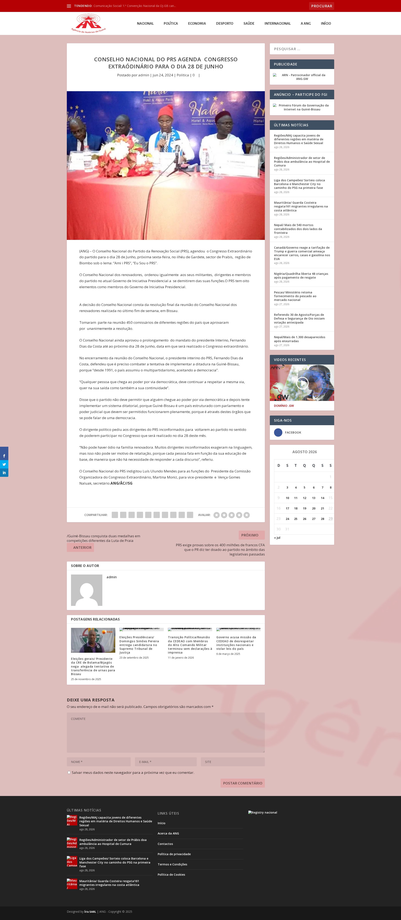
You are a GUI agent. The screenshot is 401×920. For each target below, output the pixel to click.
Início (326, 24)
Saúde (249, 24)
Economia (197, 24)
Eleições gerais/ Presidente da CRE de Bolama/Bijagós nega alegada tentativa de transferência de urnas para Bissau (93, 666)
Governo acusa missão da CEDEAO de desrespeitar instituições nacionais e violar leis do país (236, 643)
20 (313, 508)
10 (287, 498)
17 (287, 508)
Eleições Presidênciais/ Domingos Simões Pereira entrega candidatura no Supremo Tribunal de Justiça (139, 644)
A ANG (306, 24)
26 (304, 519)
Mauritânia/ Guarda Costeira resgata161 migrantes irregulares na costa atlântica (301, 206)
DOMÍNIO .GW (284, 406)
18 (295, 508)
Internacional (278, 24)
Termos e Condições (172, 864)
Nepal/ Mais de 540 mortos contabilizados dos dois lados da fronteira (298, 228)
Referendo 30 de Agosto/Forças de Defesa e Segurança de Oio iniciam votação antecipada (299, 318)
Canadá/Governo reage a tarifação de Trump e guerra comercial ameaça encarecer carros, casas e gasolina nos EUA (302, 253)
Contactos (165, 844)
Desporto (224, 24)
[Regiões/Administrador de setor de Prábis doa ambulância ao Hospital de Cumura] (72, 842)
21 (322, 508)
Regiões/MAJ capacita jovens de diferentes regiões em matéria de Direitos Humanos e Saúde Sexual (298, 139)
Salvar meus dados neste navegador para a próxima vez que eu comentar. (133, 772)
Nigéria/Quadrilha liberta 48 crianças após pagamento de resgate (301, 275)
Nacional (145, 24)
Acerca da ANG (168, 833)
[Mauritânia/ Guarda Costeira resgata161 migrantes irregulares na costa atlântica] (72, 884)
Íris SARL (90, 912)
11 (295, 498)
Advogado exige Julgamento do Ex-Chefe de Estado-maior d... (135, 6)
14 (322, 498)
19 (304, 508)
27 (313, 519)
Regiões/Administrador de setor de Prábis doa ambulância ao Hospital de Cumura (302, 161)
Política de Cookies (171, 874)
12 (304, 498)
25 (295, 519)
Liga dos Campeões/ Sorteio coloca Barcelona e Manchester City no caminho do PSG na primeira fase (299, 184)
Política (171, 24)
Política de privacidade (174, 854)
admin (143, 75)
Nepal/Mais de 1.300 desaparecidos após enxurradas (299, 339)
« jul (277, 538)
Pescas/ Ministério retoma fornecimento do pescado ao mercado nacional (295, 296)
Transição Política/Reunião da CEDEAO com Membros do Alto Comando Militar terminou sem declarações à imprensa (190, 644)
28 (322, 519)
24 (287, 519)
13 (313, 498)
